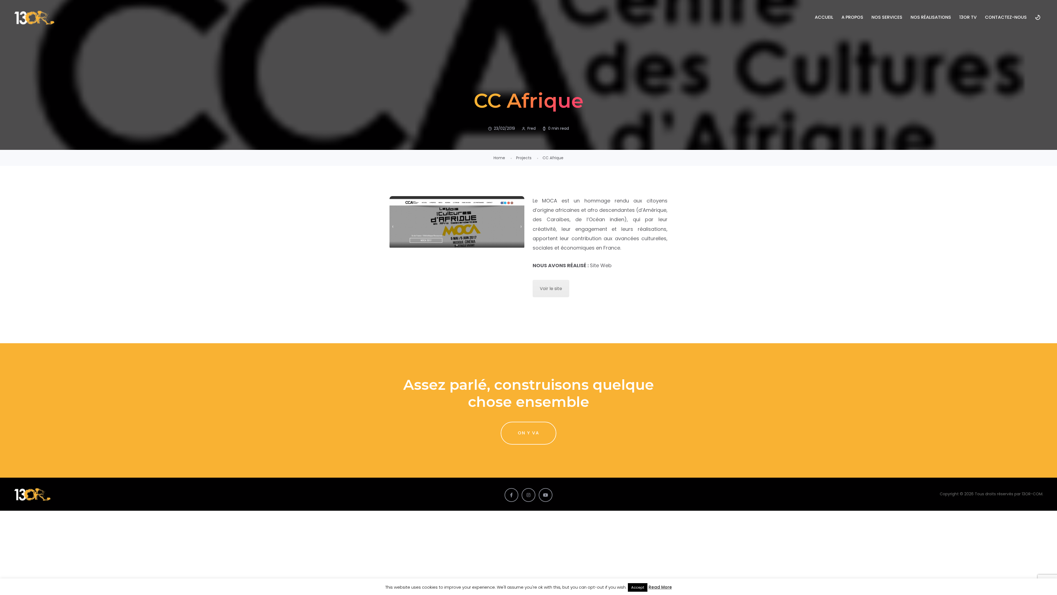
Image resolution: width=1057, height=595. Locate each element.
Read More (660, 587)
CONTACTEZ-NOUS (1006, 17)
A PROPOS (852, 17)
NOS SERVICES (886, 17)
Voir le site (551, 288)
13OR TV (968, 17)
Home (499, 158)
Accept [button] (637, 587)
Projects (524, 158)
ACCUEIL (824, 17)
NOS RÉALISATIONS (931, 17)
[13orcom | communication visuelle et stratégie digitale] (34, 17)
